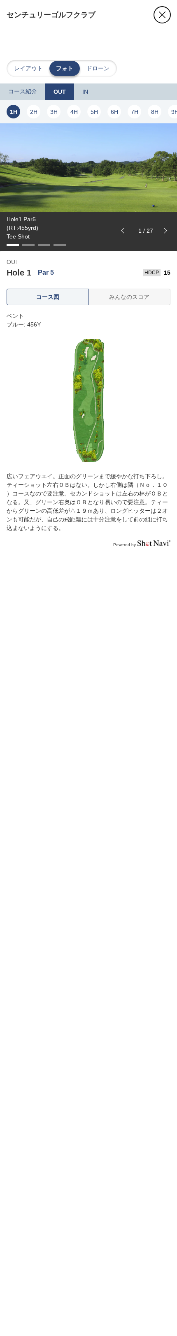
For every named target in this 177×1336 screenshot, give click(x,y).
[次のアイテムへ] (165, 231)
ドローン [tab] (97, 68)
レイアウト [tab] (28, 68)
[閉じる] (162, 15)
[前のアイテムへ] (123, 231)
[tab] (22, 91)
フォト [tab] (64, 68)
